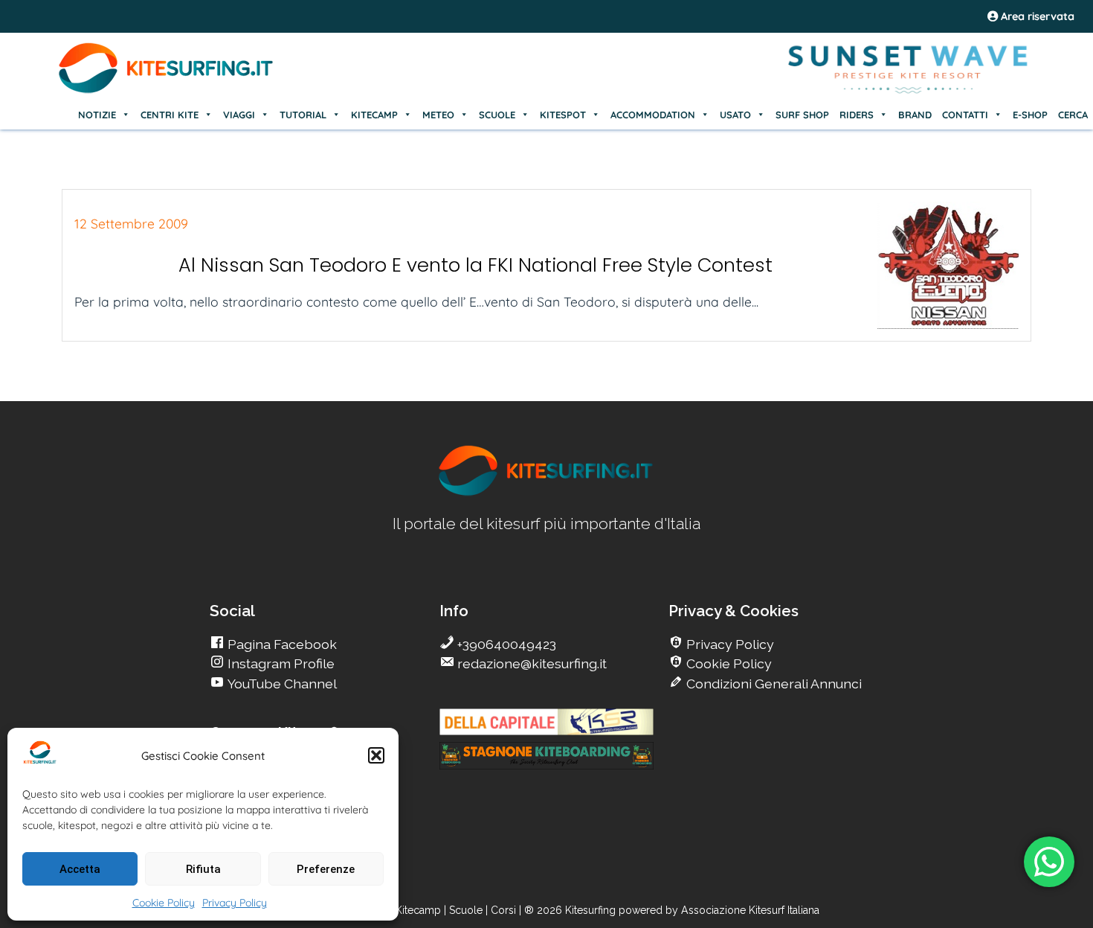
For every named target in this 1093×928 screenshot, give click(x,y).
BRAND (915, 115)
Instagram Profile (280, 663)
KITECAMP (374, 115)
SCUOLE (497, 115)
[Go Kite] (166, 91)
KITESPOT (563, 115)
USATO (735, 115)
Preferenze (326, 869)
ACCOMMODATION (652, 115)
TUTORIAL (303, 115)
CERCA (1073, 115)
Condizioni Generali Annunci (772, 683)
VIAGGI (239, 115)
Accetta (79, 869)
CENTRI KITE (170, 115)
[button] (376, 755)
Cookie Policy (163, 902)
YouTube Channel (281, 683)
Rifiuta (203, 869)
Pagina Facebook (281, 644)
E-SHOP (1030, 115)
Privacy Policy (234, 902)
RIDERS (856, 115)
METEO (438, 115)
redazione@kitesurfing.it (530, 663)
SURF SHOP (802, 115)
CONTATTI (965, 115)
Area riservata (1036, 16)
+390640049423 (505, 644)
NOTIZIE (97, 115)
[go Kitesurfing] (546, 493)
